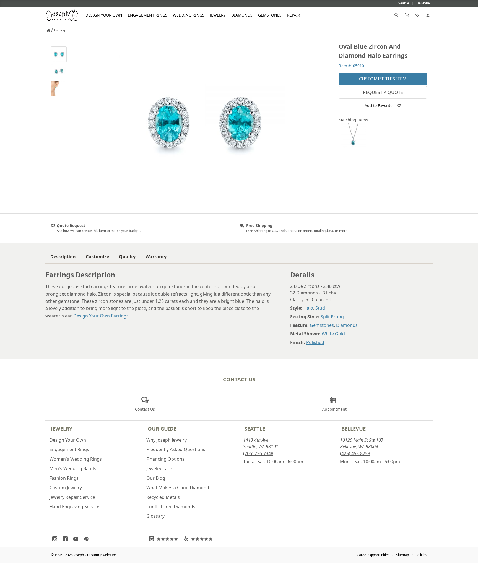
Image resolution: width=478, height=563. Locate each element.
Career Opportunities (373, 554)
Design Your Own (103, 15)
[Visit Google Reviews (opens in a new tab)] (165, 538)
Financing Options (165, 459)
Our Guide (162, 428)
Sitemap (402, 554)
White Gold (333, 334)
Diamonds (242, 15)
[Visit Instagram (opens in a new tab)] (56, 539)
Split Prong (332, 317)
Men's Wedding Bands (73, 468)
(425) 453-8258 (355, 453)
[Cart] (407, 15)
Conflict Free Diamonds (170, 507)
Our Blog (155, 478)
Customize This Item (383, 79)
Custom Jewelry (66, 487)
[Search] (396, 15)
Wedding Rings (188, 15)
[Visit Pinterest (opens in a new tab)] (88, 539)
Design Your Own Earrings (101, 316)
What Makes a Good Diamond (177, 487)
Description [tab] (63, 257)
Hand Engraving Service (74, 507)
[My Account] (428, 15)
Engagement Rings (147, 15)
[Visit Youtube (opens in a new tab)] (77, 539)
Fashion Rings (64, 478)
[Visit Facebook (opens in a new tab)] (67, 539)
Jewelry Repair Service (72, 497)
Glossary (155, 516)
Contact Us (239, 379)
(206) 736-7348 (258, 453)
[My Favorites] (417, 15)
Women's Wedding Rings (76, 459)
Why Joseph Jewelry (166, 440)
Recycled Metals (163, 497)
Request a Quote (383, 92)
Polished (315, 342)
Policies (421, 554)
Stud (320, 308)
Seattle (255, 428)
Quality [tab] (127, 257)
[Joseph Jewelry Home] (48, 30)
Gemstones (270, 15)
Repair (293, 15)
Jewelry (218, 15)
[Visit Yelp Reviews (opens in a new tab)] (199, 538)
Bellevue (353, 428)
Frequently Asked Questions (175, 449)
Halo (308, 308)
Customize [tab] (97, 257)
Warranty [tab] (156, 257)
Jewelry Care (159, 468)
